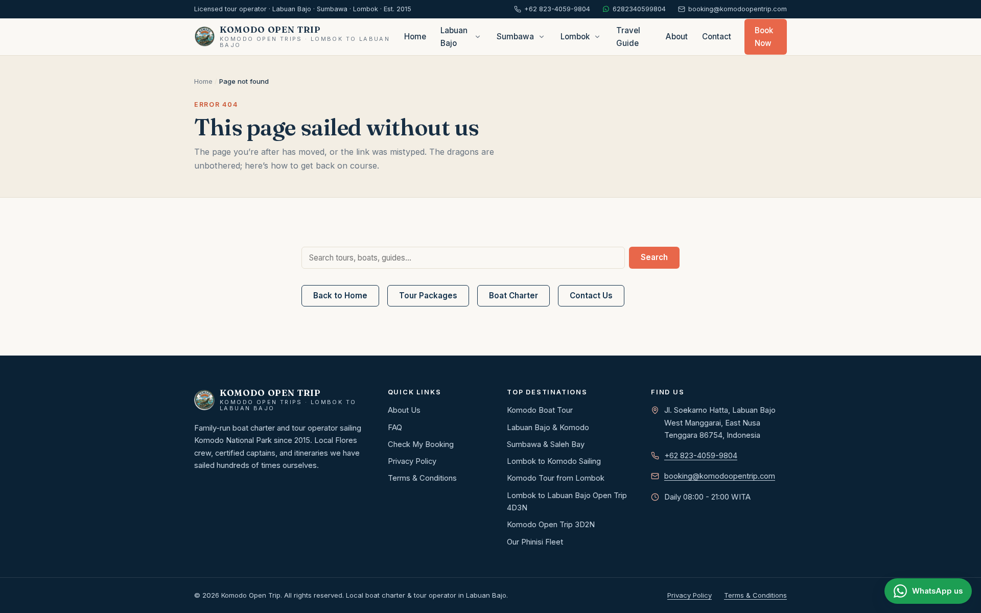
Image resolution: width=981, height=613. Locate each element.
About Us (404, 410)
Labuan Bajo (454, 37)
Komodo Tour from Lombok (555, 478)
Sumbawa (515, 36)
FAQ (395, 427)
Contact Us (591, 295)
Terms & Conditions (422, 478)
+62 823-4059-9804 (700, 455)
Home (415, 36)
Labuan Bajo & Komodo (548, 427)
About (677, 36)
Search (654, 257)
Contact (716, 36)
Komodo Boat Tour (540, 410)
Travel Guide (628, 37)
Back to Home (340, 295)
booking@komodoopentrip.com (719, 476)
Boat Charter (513, 295)
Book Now (764, 37)
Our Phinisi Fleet (535, 542)
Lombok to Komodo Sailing (554, 461)
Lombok (575, 36)
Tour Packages (428, 295)
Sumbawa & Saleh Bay (546, 444)
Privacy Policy (412, 461)
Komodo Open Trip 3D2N (551, 524)
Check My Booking (421, 444)
